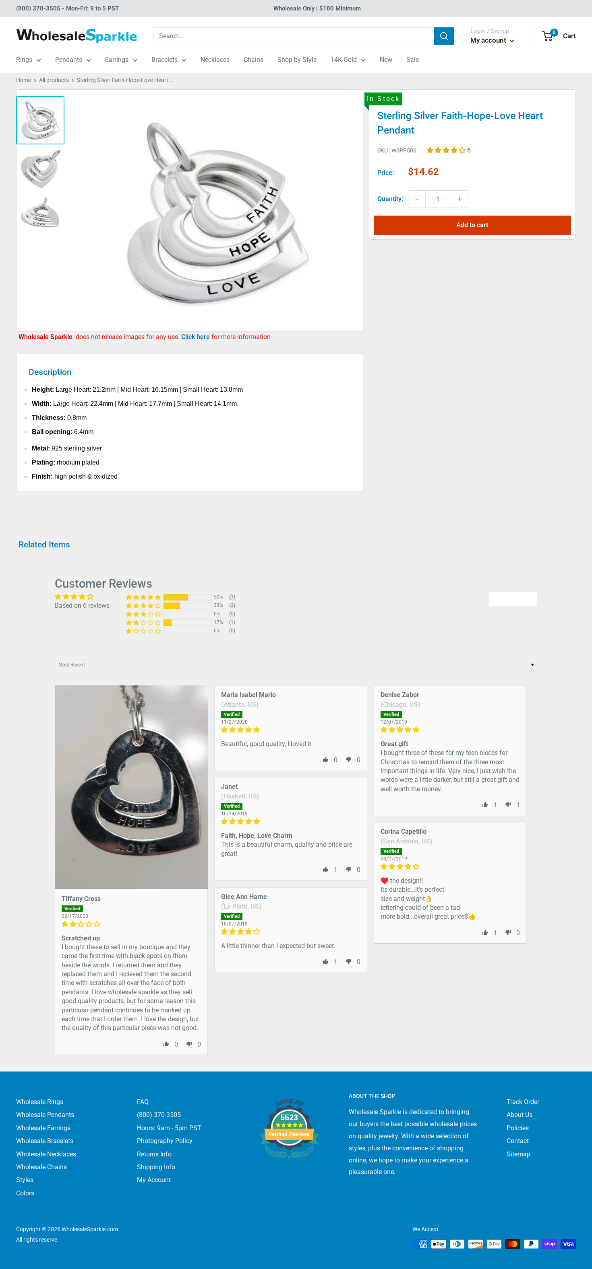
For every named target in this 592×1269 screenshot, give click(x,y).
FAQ (143, 1102)
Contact (518, 1141)
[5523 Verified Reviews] (289, 1172)
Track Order (523, 1102)
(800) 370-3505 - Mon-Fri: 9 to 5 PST (67, 8)
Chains (253, 60)
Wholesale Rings (39, 1102)
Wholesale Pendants (45, 1115)
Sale (412, 60)
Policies (518, 1128)
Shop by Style (297, 60)
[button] (447, 150)
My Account (154, 1180)
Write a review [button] (513, 599)
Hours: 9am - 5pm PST (169, 1128)
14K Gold (344, 60)
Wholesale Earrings (43, 1128)
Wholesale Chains (41, 1167)
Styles (24, 1180)
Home (23, 80)
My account (489, 40)
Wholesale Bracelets (44, 1141)
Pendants (68, 60)
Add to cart (472, 225)
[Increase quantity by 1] (459, 199)
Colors (25, 1193)
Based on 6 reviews (82, 605)
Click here (196, 337)
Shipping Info (156, 1167)
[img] (131, 924)
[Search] (444, 36)
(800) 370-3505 (159, 1115)
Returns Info (154, 1154)
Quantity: (390, 199)
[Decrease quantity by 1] (416, 199)
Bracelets (164, 60)
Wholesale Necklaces (46, 1154)
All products (54, 80)
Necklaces (215, 60)
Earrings (116, 60)
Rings (24, 60)
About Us (519, 1115)
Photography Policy (165, 1141)
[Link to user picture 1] (131, 787)
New (386, 60)
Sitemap (518, 1154)
